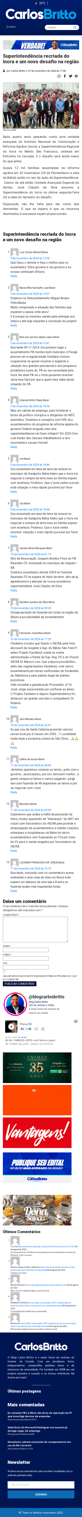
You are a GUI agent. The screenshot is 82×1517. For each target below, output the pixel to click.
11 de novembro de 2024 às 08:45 (30, 765)
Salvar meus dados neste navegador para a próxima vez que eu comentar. (40, 978)
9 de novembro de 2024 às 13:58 (30, 258)
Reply (13, 276)
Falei (12, 1247)
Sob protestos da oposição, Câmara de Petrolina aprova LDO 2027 (46, 1247)
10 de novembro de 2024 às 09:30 (30, 608)
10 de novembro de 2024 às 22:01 (30, 725)
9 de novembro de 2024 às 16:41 (30, 343)
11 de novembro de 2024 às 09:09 (30, 810)
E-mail (7, 954)
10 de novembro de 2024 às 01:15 (30, 554)
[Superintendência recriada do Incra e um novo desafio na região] (65, 75)
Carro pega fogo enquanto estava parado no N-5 (46, 1285)
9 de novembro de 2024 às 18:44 (30, 464)
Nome (7, 946)
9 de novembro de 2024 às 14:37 (30, 293)
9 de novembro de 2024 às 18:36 (30, 406)
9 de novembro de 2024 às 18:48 (30, 509)
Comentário (11, 915)
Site (5, 963)
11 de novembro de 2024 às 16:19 (30, 868)
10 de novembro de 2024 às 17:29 (30, 639)
